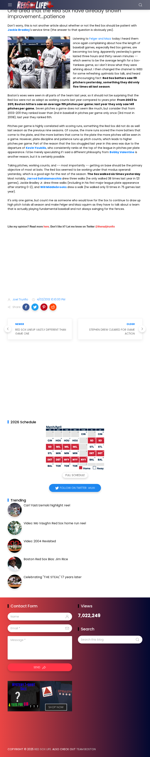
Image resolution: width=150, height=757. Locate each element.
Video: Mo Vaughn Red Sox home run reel (55, 523)
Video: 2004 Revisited (40, 541)
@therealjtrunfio (105, 226)
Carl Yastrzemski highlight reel (47, 505)
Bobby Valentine (122, 152)
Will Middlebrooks (53, 187)
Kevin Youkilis (36, 148)
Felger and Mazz (100, 39)
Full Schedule (75, 475)
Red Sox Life (42, 749)
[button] (25, 307)
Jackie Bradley (19, 30)
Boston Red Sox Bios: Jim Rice (46, 559)
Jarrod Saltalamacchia (44, 178)
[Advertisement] (75, 263)
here (46, 226)
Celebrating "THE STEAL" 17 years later (53, 577)
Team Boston (86, 749)
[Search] (140, 5)
